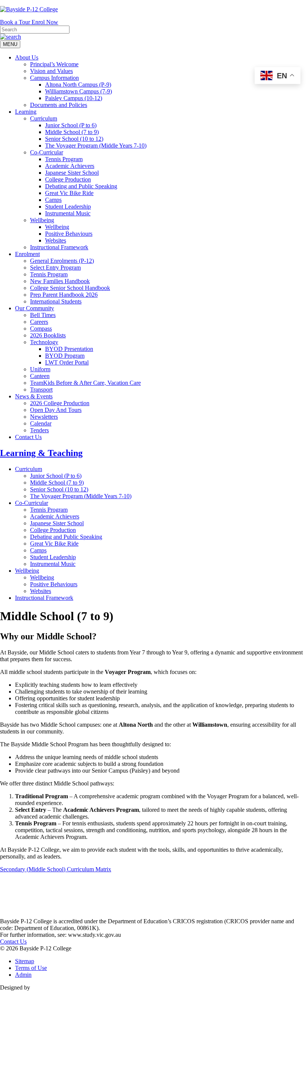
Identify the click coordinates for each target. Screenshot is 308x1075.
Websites (55, 240)
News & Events (34, 396)
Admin (23, 974)
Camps (53, 200)
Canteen (40, 376)
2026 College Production (59, 403)
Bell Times (43, 315)
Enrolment (27, 254)
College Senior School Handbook (70, 288)
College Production (68, 179)
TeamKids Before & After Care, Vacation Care (85, 383)
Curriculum (43, 118)
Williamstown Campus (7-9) (78, 91)
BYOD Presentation (69, 349)
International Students (56, 301)
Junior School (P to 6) (71, 125)
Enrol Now (45, 22)
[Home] (19, 914)
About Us (26, 57)
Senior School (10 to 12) (74, 139)
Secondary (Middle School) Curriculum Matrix (55, 869)
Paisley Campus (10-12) (73, 98)
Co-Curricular (46, 152)
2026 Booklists (48, 335)
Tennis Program (64, 159)
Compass (41, 328)
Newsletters (44, 416)
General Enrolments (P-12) (62, 261)
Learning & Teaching (41, 453)
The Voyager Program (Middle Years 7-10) (95, 145)
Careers (39, 322)
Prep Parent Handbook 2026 (64, 294)
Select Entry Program (55, 267)
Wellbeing (42, 220)
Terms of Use (31, 968)
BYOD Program (65, 355)
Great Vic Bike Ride (69, 193)
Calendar (40, 423)
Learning (25, 111)
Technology (44, 342)
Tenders (39, 430)
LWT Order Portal (67, 362)
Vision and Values (51, 71)
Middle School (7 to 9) (72, 132)
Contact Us (28, 437)
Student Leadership (68, 206)
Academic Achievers (69, 166)
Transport (41, 389)
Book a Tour (16, 22)
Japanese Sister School (72, 172)
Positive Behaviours (68, 233)
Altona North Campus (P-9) (78, 84)
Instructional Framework (59, 247)
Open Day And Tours (56, 410)
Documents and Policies (58, 105)
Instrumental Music (68, 213)
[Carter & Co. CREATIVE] (154, 1071)
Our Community (34, 308)
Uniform (40, 369)
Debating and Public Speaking (81, 186)
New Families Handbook (60, 281)
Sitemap (24, 961)
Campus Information (54, 78)
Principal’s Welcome (54, 64)
